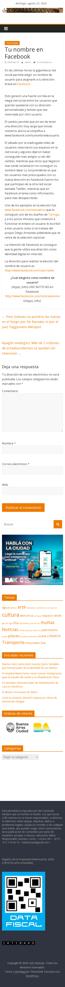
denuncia (26, 615)
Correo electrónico (16, 464)
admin (28, 62)
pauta (4, 636)
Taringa (53, 214)
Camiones (41, 608)
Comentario (10, 391)
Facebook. (24, 84)
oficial (22, 630)
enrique (38, 616)
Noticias (10, 629)
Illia (15, 623)
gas (11, 623)
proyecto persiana (29, 636)
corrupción (51, 608)
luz (38, 623)
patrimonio (50, 630)
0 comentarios (44, 62)
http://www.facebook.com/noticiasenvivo (32, 296)
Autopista (31, 608)
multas (48, 622)
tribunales (32, 643)
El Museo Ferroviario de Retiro (20, 692)
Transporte (13, 642)
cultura (10, 614)
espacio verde (51, 615)
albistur (13, 608)
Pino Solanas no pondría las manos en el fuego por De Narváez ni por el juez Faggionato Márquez (31, 321)
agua (5, 607)
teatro (55, 635)
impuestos (24, 623)
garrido (5, 623)
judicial (32, 623)
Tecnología (12, 43)
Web (5, 485)
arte (22, 607)
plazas (14, 635)
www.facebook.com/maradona (25, 210)
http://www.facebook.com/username (29, 270)
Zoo (43, 643)
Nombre (9, 443)
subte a (43, 636)
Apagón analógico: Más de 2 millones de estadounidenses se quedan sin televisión (30, 348)
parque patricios (33, 630)
